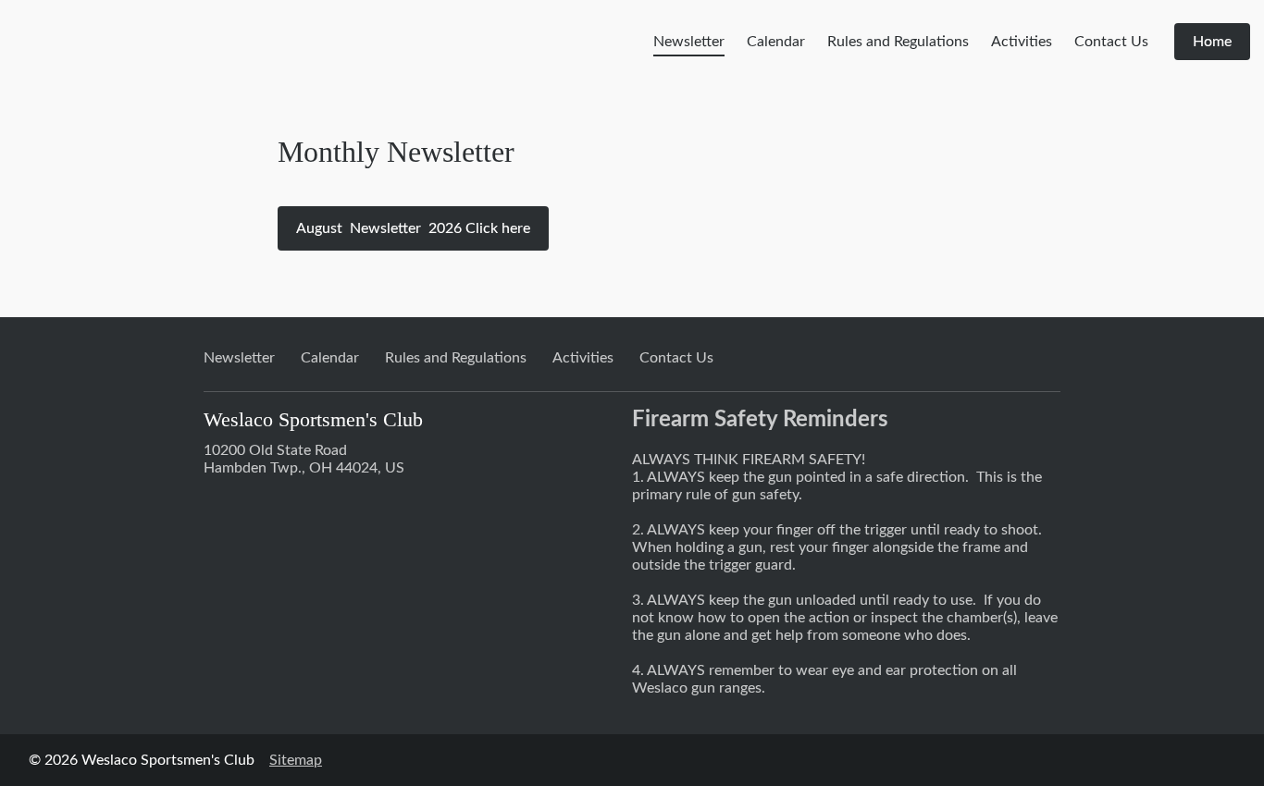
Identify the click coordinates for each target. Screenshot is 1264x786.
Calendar (776, 41)
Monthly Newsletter (396, 151)
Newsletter (689, 41)
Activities (1021, 41)
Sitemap (295, 760)
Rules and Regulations (898, 41)
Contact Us (1111, 41)
